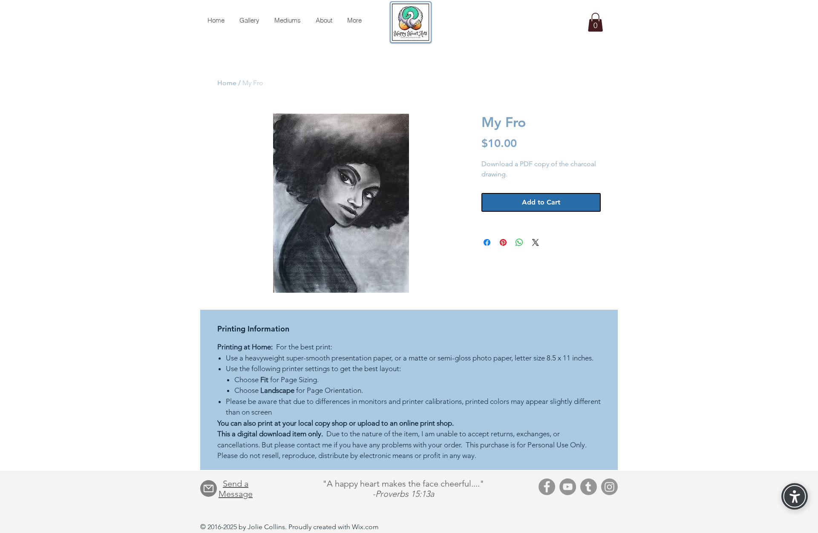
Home (226, 83)
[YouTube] (567, 486)
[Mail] (208, 488)
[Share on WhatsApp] (519, 242)
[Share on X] (535, 242)
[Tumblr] (588, 486)
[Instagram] (609, 486)
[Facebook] (547, 486)
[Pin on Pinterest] (503, 242)
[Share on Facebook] (487, 242)
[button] (595, 22)
